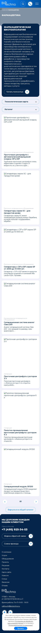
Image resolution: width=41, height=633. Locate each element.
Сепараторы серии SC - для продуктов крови (17, 212)
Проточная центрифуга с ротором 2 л (20, 377)
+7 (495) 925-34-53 (14, 529)
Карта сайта (6, 572)
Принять (20, 628)
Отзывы (5, 586)
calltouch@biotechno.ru (11, 606)
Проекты (5, 562)
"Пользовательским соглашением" (20, 625)
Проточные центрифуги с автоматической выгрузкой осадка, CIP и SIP (17, 157)
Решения (5, 566)
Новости (5, 575)
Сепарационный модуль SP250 (18, 487)
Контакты (5, 569)
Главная (4, 10)
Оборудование (8, 559)
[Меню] (37, 3)
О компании (6, 552)
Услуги (4, 555)
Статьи (4, 579)
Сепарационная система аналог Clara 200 (19, 323)
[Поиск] (23, 4)
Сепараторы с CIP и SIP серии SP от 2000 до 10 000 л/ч (19, 268)
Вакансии (5, 582)
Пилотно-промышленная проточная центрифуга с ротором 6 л (20, 432)
